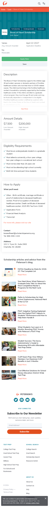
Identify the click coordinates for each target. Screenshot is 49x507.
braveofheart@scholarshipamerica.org (19, 233)
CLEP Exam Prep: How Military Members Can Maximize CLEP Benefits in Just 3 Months (30, 359)
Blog (27, 493)
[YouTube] (27, 400)
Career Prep (7, 457)
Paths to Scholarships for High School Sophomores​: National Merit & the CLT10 (32, 299)
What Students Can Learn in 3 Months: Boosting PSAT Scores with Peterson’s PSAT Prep (31, 329)
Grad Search (30, 453)
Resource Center (32, 461)
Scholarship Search (33, 457)
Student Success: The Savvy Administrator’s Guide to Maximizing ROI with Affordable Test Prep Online (31, 344)
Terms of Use (8, 492)
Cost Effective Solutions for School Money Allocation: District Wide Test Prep (32, 372)
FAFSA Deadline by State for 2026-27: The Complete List (32, 270)
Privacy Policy (8, 489)
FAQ (27, 489)
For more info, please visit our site (17, 223)
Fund (9, 9)
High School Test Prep (11, 465)
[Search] (39, 3)
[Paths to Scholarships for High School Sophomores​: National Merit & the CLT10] (10, 301)
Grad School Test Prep (11, 453)
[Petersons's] (5, 3)
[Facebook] (22, 400)
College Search (31, 449)
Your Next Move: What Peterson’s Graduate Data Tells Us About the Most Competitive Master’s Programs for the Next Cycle (32, 284)
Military (6, 461)
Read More (22, 274)
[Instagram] (33, 400)
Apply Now (24, 59)
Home (3, 9)
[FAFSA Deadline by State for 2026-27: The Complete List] (10, 272)
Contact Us (30, 486)
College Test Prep (9, 449)
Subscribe (24, 431)
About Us (29, 482)
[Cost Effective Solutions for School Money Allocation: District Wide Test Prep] (10, 375)
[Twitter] (16, 400)
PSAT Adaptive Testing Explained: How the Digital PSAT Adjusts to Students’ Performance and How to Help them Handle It (32, 314)
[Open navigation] (44, 3)
